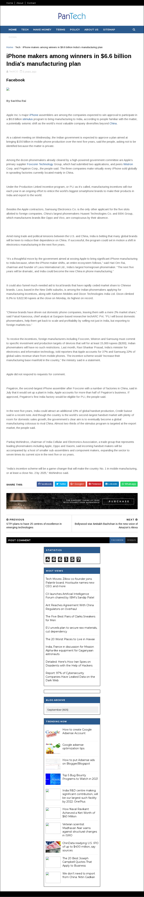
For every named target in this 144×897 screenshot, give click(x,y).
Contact (31, 3)
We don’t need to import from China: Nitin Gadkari (78, 875)
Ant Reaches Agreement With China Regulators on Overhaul (70, 607)
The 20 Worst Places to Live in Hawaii (70, 639)
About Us (91, 29)
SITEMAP (109, 29)
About (19, 3)
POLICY (75, 29)
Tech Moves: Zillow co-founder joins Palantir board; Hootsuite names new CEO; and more (70, 582)
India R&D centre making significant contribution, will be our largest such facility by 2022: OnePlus (80, 796)
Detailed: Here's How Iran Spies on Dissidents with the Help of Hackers (69, 663)
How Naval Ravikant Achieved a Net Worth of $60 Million (78, 812)
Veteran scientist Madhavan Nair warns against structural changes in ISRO (79, 830)
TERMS (60, 29)
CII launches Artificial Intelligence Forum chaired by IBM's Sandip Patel (70, 595)
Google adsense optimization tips (73, 746)
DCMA (13, 37)
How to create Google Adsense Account (77, 731)
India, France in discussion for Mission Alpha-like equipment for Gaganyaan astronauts (70, 650)
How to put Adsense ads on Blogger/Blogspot (78, 761)
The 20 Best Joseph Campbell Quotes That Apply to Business (77, 862)
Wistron (128, 164)
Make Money (42, 29)
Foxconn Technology (40, 164)
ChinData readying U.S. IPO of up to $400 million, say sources (80, 846)
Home (9, 3)
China (113, 123)
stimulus (27, 119)
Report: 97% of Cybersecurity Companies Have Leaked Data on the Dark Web (70, 676)
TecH (24, 29)
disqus (131, 540)
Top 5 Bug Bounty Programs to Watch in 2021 (80, 777)
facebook (117, 540)
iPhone (33, 114)
